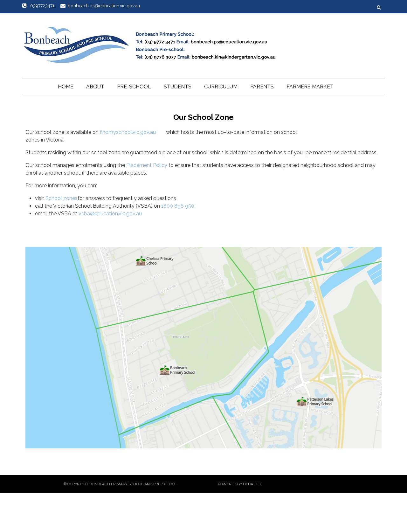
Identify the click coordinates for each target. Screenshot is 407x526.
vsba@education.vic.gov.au (110, 214)
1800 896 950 (177, 206)
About (95, 87)
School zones (61, 198)
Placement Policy (146, 165)
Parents (262, 87)
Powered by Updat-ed (239, 484)
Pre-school (134, 87)
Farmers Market (310, 87)
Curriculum (221, 87)
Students (177, 87)
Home (65, 87)
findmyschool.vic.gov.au (128, 132)
